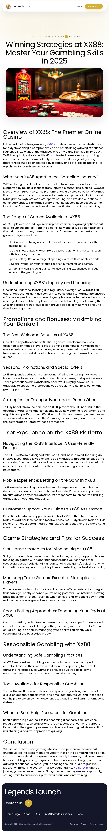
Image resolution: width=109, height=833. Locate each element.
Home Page (13, 814)
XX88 (50, 144)
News (27, 814)
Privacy (84, 824)
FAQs (38, 814)
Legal (101, 824)
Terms (93, 824)
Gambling (34, 37)
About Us (74, 824)
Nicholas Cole (74, 37)
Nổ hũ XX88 (81, 767)
